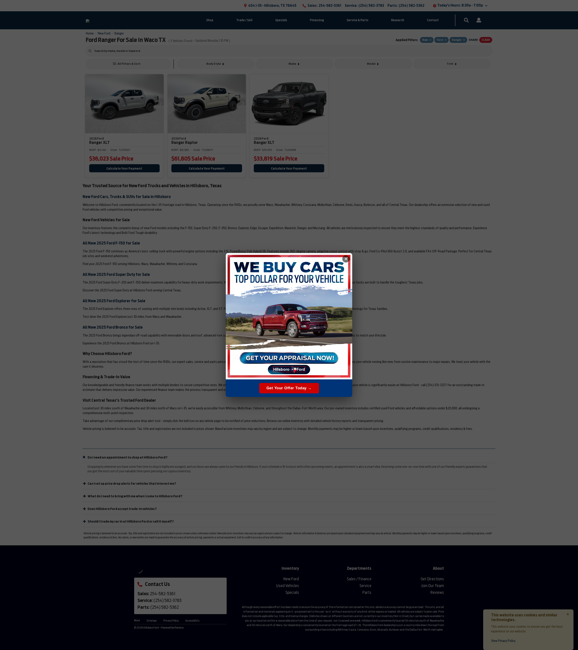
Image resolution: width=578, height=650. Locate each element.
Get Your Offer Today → (289, 388)
